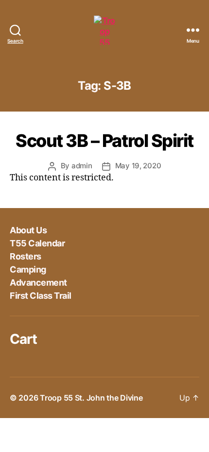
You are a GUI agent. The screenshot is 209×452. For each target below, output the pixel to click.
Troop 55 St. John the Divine (91, 398)
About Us (28, 230)
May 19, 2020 (138, 165)
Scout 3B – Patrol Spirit (104, 140)
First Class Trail (40, 296)
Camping (28, 269)
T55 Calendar (37, 243)
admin (81, 165)
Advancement (38, 282)
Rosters (25, 256)
